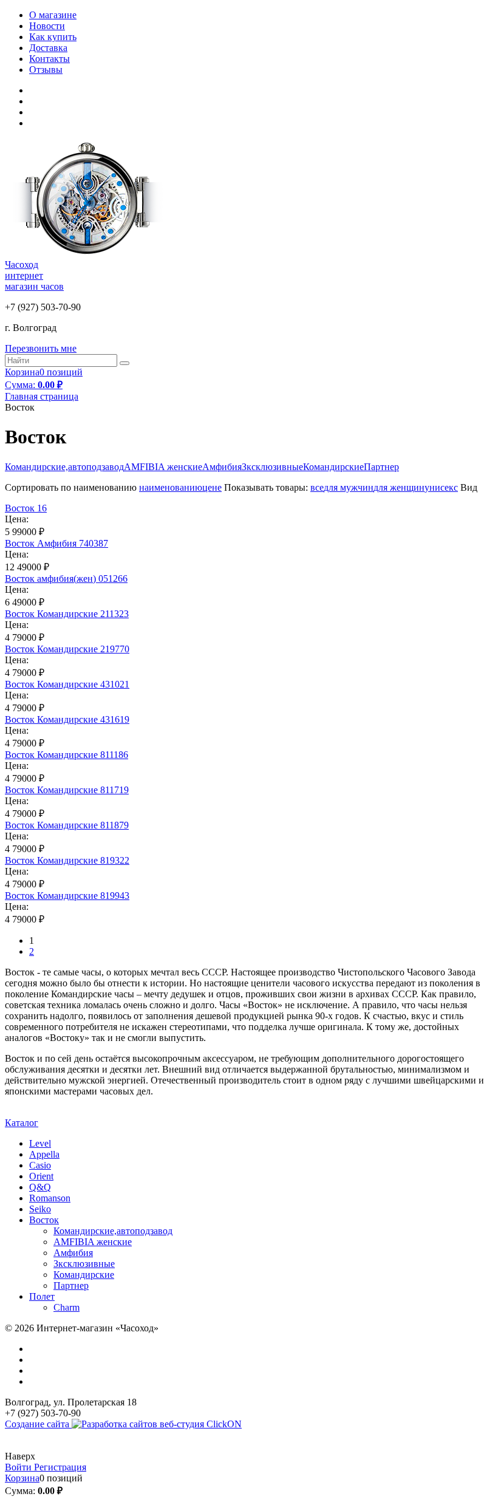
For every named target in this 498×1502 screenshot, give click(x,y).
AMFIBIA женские (163, 467)
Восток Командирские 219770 (67, 649)
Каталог (21, 1123)
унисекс (441, 487)
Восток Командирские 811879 (67, 825)
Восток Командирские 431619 (67, 719)
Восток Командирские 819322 (67, 860)
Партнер (381, 467)
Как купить (53, 37)
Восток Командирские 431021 (67, 684)
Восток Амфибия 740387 (56, 543)
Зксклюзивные (272, 467)
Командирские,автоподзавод (64, 467)
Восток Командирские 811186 (66, 754)
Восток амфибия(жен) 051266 (66, 578)
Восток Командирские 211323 (67, 614)
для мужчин (349, 487)
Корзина (22, 1478)
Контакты (49, 58)
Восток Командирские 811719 (67, 790)
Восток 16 (26, 508)
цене (212, 487)
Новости (47, 26)
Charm (66, 1307)
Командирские (333, 467)
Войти (19, 1467)
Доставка (48, 48)
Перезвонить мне (41, 348)
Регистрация (60, 1467)
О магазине (53, 15)
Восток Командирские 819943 (67, 895)
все (317, 487)
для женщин (399, 487)
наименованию (170, 487)
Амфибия (222, 467)
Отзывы (46, 69)
